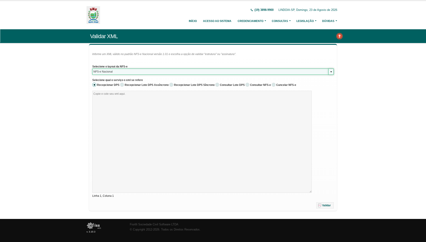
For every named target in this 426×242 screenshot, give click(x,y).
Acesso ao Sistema (217, 21)
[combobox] (213, 72)
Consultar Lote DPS (232, 85)
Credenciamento (250, 21)
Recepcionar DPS (108, 85)
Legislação (305, 21)
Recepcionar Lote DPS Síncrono (194, 85)
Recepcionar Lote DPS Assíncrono (147, 85)
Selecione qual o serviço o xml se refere (117, 80)
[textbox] (202, 142)
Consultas (280, 21)
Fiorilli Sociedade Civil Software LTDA (154, 224)
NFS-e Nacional (103, 71)
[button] (325, 205)
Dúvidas (328, 21)
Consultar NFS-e (260, 85)
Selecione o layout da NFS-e (110, 66)
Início (193, 21)
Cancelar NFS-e (286, 85)
